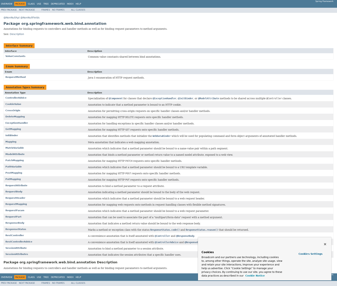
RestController (14, 235)
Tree (46, 4)
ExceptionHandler (16, 123)
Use (39, 4)
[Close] (325, 244)
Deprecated (58, 4)
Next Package (27, 10)
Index (70, 4)
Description (17, 34)
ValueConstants (15, 56)
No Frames (58, 10)
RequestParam (14, 210)
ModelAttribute (15, 154)
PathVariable (13, 166)
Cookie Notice (255, 275)
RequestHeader (15, 198)
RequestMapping (16, 204)
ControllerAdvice (16, 97)
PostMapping (13, 172)
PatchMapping (14, 160)
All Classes (78, 10)
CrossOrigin (12, 110)
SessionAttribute (16, 248)
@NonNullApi (12, 17)
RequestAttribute (16, 185)
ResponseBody (14, 223)
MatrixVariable (14, 148)
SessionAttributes (16, 254)
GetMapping (13, 129)
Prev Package (9, 10)
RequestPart (13, 216)
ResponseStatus (15, 229)
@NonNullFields (29, 17)
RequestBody (13, 191)
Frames (45, 10)
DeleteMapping (15, 116)
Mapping (10, 141)
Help (78, 4)
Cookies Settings (310, 253)
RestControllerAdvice (18, 241)
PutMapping (13, 179)
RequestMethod (15, 77)
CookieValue (13, 104)
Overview (6, 4)
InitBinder (11, 135)
